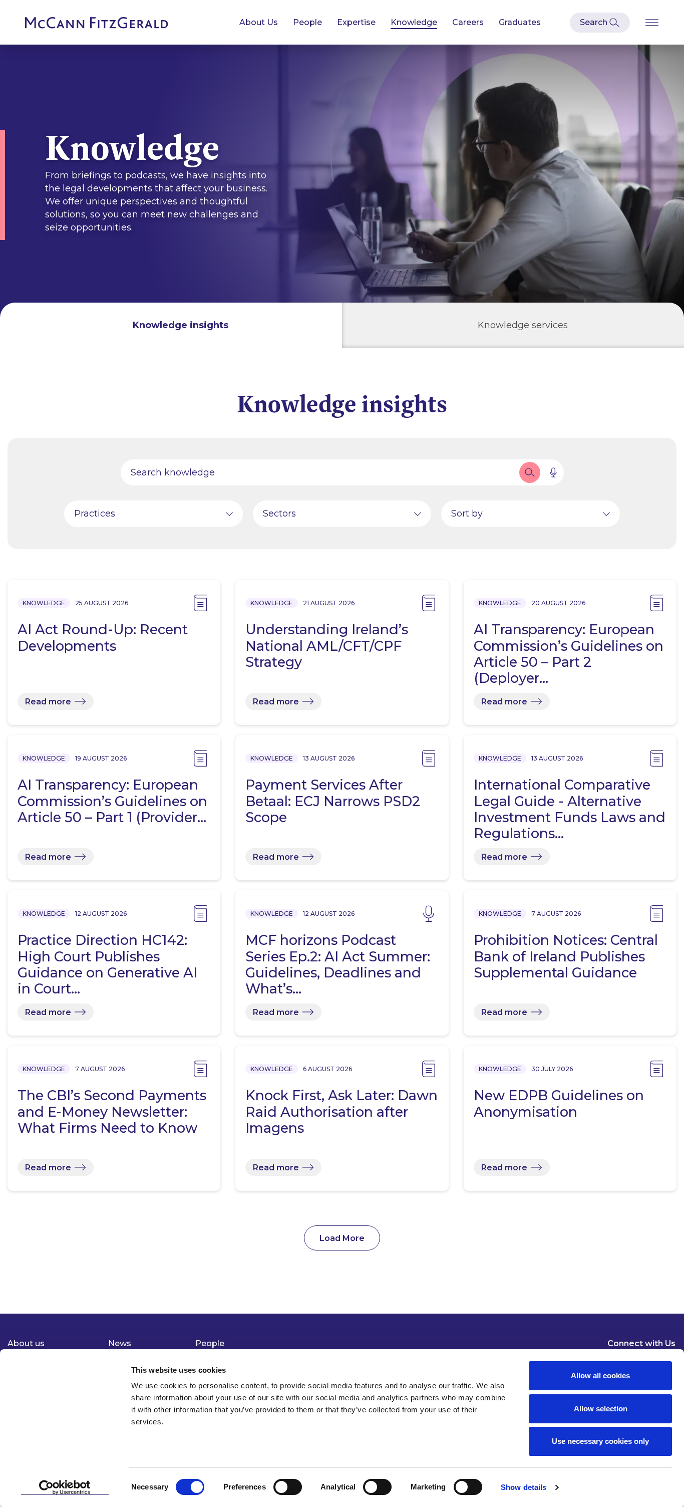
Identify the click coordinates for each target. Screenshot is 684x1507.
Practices (94, 513)
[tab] (171, 325)
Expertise (356, 22)
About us (26, 1343)
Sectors (279, 513)
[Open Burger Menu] (652, 22)
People (307, 22)
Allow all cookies (600, 1375)
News (119, 1343)
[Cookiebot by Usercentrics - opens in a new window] (65, 1487)
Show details (523, 1487)
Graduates (520, 22)
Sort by (467, 513)
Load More (342, 1238)
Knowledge (414, 22)
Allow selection (600, 1408)
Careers (468, 22)
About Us (258, 22)
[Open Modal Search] (600, 23)
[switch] (287, 1487)
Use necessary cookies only (600, 1441)
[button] (529, 472)
